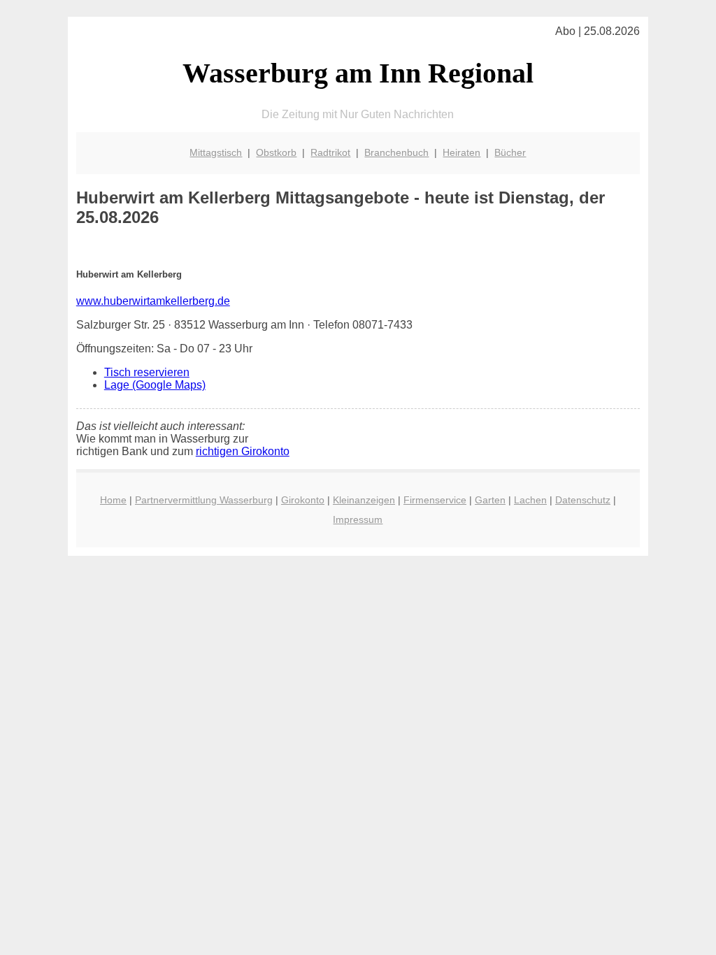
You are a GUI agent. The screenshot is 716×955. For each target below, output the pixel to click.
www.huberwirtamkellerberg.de (153, 301)
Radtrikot (330, 152)
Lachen (530, 499)
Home (113, 499)
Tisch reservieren (146, 372)
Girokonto (302, 499)
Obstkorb (276, 152)
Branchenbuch (396, 152)
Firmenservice (434, 499)
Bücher (510, 152)
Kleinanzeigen (364, 499)
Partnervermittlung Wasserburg (204, 499)
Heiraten (461, 152)
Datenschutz (582, 499)
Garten (490, 499)
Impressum (357, 519)
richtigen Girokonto (242, 451)
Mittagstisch (215, 152)
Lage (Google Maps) (155, 385)
